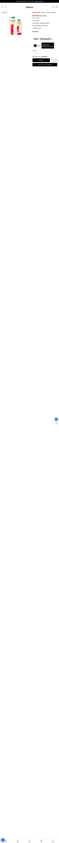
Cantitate (34, 50)
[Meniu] (2, 6)
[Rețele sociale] (56, 423)
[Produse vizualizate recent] (56, 419)
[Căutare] (6, 6)
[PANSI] (29, 7)
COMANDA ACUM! (38, 1)
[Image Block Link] (43, 39)
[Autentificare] (53, 6)
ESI (38, 18)
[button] (56, 6)
